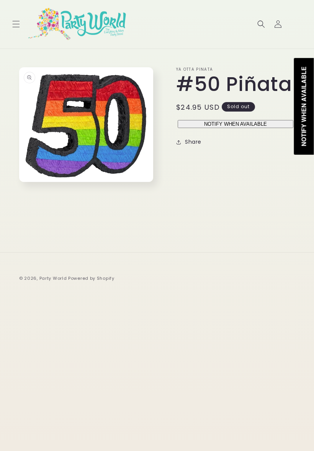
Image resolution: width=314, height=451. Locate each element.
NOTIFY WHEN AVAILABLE (235, 124)
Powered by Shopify (91, 278)
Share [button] (193, 142)
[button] (16, 24)
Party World (53, 278)
